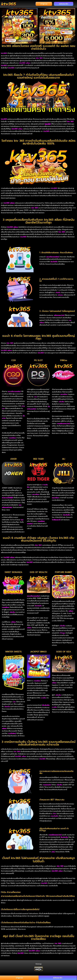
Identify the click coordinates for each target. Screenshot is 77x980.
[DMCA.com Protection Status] (38, 969)
